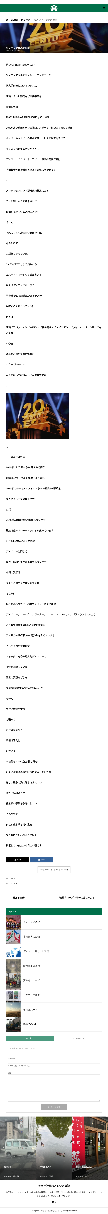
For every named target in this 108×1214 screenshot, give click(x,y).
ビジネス (18, 50)
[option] (18, 1148)
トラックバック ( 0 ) (78, 1038)
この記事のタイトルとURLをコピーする (54, 870)
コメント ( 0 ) (30, 1038)
